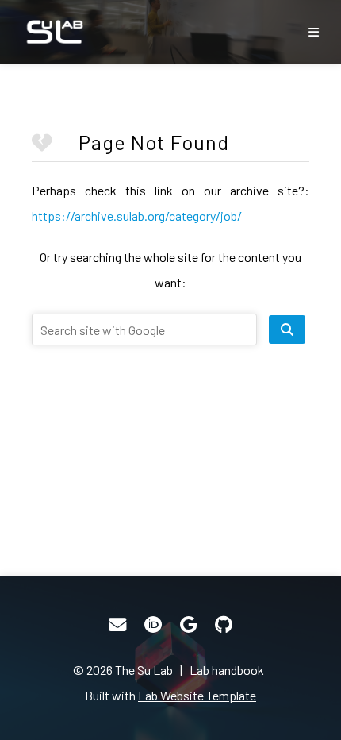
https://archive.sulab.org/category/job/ (137, 215)
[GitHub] (223, 625)
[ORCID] (153, 625)
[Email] (117, 625)
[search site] (287, 329)
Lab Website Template (197, 695)
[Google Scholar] (188, 625)
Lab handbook (227, 669)
